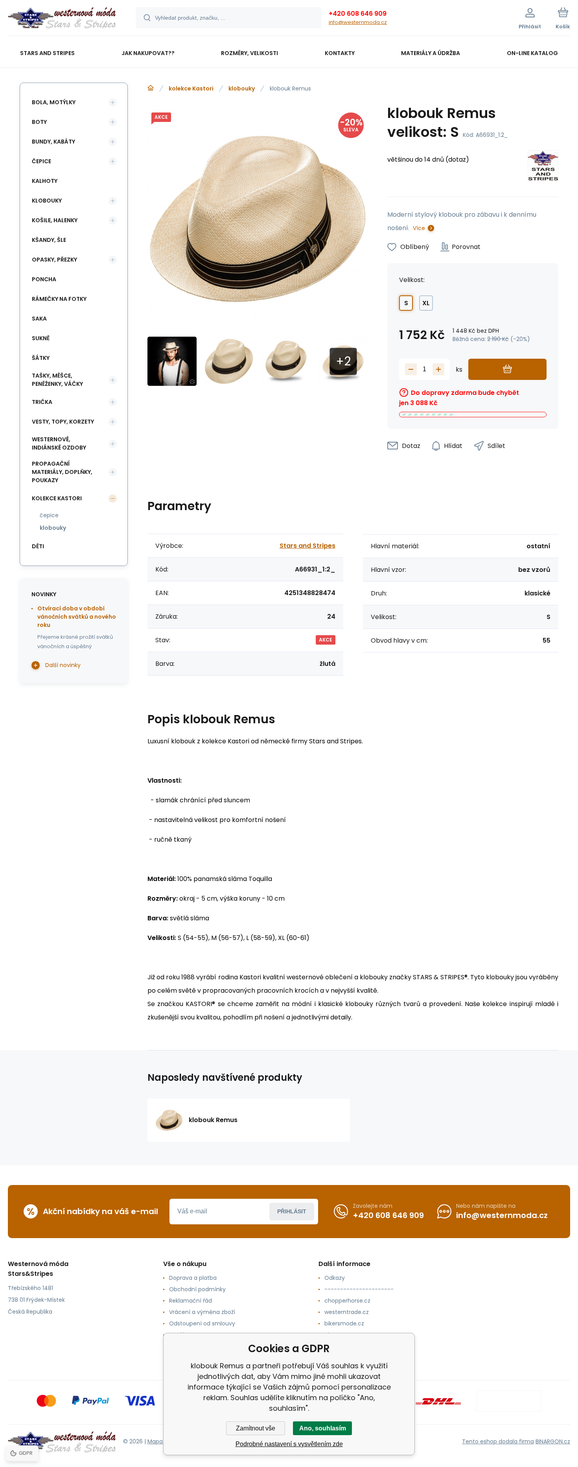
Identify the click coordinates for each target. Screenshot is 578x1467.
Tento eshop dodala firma (498, 1441)
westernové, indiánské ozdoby (59, 443)
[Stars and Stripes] (543, 167)
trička (42, 402)
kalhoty (44, 181)
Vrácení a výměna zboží (202, 1312)
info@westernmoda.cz (358, 22)
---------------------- (359, 1289)
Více (419, 228)
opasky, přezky (54, 260)
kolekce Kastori (191, 88)
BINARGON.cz (553, 1441)
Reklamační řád (190, 1301)
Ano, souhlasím (322, 1428)
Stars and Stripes (307, 545)
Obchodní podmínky (197, 1289)
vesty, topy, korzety (63, 422)
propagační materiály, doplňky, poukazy (62, 472)
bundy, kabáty (53, 142)
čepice (41, 161)
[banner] (62, 19)
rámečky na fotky (59, 299)
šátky (41, 358)
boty (39, 122)
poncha (44, 279)
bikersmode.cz (344, 1323)
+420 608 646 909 (358, 13)
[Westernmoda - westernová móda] (150, 88)
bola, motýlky (53, 102)
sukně (41, 338)
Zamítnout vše (255, 1428)
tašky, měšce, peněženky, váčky (57, 380)
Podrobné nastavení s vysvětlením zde (289, 1444)
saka (39, 319)
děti (38, 546)
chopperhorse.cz (347, 1301)
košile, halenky (54, 220)
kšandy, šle (49, 240)
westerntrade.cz (346, 1312)
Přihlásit (291, 1211)
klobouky (241, 88)
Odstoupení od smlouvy (202, 1323)
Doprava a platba (193, 1278)
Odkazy (334, 1278)
